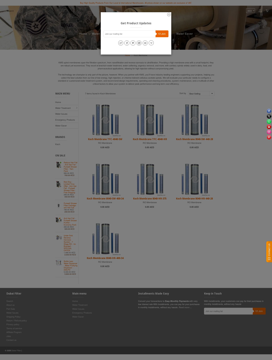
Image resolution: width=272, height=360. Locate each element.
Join (163, 33)
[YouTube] (145, 42)
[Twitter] (120, 42)
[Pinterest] (132, 42)
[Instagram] (139, 42)
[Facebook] (126, 42)
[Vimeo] (151, 42)
